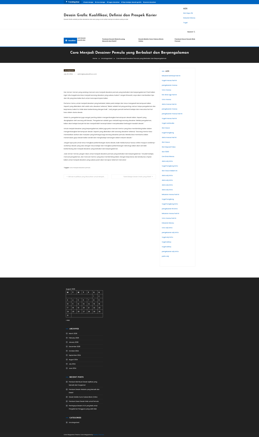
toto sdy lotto (167, 228)
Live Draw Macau (168, 156)
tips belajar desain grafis (132, 2)
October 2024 (74, 351)
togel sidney (166, 242)
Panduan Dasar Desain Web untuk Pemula (182, 40)
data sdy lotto (167, 161)
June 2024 (72, 368)
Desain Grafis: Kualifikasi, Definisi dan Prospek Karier (110, 15)
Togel (185, 23)
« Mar (68, 320)
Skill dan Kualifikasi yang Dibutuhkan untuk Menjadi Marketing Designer (88, 177)
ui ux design (100, 2)
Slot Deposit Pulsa (168, 147)
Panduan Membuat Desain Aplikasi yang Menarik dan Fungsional (83, 383)
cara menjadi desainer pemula (80, 168)
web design (89, 2)
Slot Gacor (166, 128)
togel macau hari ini (169, 118)
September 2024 (75, 355)
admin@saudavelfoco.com (87, 74)
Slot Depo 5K (188, 13)
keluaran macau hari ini (170, 213)
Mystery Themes (98, 435)
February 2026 (74, 338)
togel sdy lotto (167, 237)
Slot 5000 (165, 152)
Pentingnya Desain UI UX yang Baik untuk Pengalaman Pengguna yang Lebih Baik (83, 407)
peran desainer (150, 2)
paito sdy (165, 256)
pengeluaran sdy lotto (170, 232)
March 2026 (73, 333)
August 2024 (73, 360)
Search (190, 32)
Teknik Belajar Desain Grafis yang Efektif (137, 177)
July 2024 (72, 364)
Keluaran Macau (189, 18)
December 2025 (74, 347)
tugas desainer (114, 2)
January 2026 (73, 342)
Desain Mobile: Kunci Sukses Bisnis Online (146, 40)
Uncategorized (69, 70)
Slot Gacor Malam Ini (169, 171)
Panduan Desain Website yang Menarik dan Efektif (109, 40)
